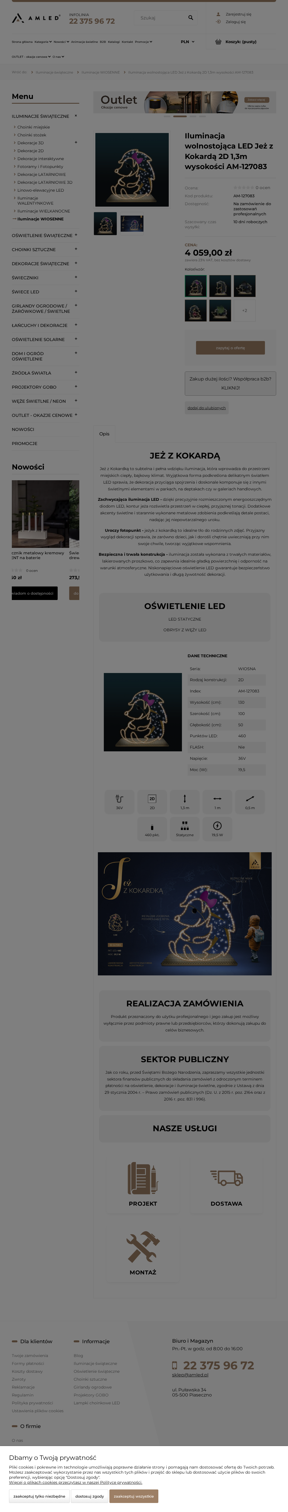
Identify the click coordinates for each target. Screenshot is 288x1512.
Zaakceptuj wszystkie (134, 1496)
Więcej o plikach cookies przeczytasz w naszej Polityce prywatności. (75, 1482)
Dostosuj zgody (89, 1496)
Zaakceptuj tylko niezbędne (39, 1496)
